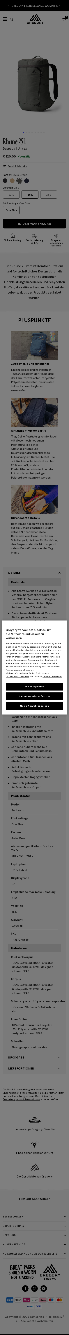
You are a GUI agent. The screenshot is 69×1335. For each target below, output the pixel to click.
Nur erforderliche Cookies (34, 696)
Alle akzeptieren (34, 686)
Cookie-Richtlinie (52, 676)
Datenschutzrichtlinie (17, 676)
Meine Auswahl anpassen (34, 705)
